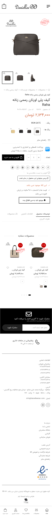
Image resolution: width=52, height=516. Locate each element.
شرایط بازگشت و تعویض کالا (40, 452)
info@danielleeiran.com (35, 398)
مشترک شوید (12, 327)
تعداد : (47, 157)
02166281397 (45, 373)
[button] (29, 295)
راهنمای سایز (42, 140)
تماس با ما (46, 426)
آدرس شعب (45, 445)
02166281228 (45, 379)
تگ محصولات (12, 213)
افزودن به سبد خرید (11, 157)
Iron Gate (36, 123)
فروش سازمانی (44, 437)
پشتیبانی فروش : (44, 364)
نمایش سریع (37, 261)
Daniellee (44, 267)
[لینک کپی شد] (13, 168)
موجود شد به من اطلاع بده (33, 200)
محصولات (41, 89)
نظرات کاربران (45, 218)
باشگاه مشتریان (44, 430)
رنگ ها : (47, 129)
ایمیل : (47, 398)
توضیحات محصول (43, 213)
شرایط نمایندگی (44, 455)
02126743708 (45, 369)
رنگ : (48, 123)
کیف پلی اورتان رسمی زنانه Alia (36, 269)
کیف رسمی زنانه (12, 89)
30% (43, 245)
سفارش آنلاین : (44, 377)
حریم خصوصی (44, 448)
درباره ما (47, 423)
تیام (19, 496)
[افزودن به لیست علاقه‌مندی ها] (31, 267)
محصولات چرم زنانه (27, 89)
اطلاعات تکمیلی (27, 213)
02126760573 (45, 383)
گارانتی (47, 433)
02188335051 (45, 366)
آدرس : (47, 387)
